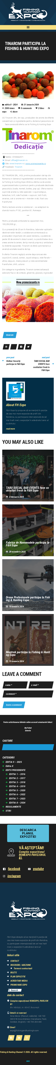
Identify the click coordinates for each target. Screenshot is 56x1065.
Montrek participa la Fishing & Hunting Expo (28, 653)
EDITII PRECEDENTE (15, 770)
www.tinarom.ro (17, 163)
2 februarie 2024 (16, 497)
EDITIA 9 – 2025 (14, 762)
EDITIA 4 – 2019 (17, 786)
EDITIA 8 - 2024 (11, 104)
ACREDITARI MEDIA (18, 980)
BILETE (13, 972)
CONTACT (14, 961)
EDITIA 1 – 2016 (17, 774)
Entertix (28, 730)
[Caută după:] (28, 747)
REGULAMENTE (13, 806)
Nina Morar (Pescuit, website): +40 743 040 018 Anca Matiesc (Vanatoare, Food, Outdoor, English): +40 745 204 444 (28, 1019)
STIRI (8, 810)
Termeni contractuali (23, 968)
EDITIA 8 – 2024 (17, 802)
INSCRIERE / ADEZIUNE (20, 965)
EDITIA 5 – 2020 (17, 790)
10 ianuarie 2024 (16, 606)
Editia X (9, 766)
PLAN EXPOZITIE (18, 976)
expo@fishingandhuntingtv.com (24, 1030)
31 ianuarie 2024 (31, 104)
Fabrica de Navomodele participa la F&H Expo (27, 544)
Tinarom (18, 167)
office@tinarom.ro (19, 160)
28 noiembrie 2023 (17, 551)
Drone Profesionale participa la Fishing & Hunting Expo (28, 598)
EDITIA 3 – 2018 (17, 782)
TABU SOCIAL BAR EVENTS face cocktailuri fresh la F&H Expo (27, 489)
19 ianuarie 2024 (16, 661)
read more (10, 429)
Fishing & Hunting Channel (11, 1052)
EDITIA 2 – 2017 (17, 778)
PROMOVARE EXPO (18, 984)
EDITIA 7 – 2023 (17, 798)
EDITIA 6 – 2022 (17, 794)
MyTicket (28, 728)
